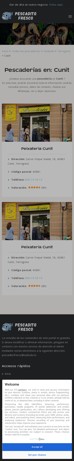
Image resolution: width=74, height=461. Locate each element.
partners (22, 390)
